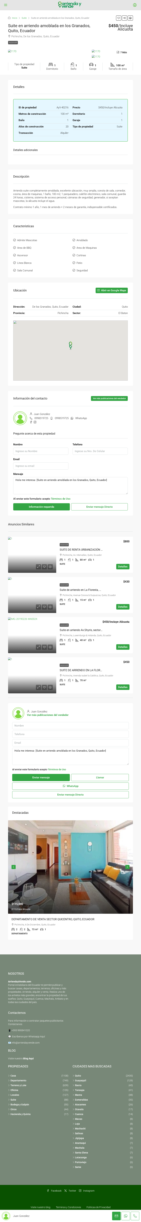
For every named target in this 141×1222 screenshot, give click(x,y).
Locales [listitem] (14, 1095)
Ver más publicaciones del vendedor (109, 398)
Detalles (123, 566)
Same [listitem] (78, 1167)
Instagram (88, 1190)
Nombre (18, 444)
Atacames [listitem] (80, 1104)
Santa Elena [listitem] (81, 1152)
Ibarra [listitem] (78, 1085)
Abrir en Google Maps (113, 290)
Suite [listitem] (13, 1099)
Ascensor (22, 255)
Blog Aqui (28, 1058)
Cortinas (81, 255)
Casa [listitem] (13, 1075)
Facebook (56, 1190)
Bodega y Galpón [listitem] (19, 1104)
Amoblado (82, 240)
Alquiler (13, 42)
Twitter (72, 1190)
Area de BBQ (24, 247)
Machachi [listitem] (80, 1128)
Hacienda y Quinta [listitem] (20, 1114)
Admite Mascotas (27, 240)
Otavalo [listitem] (79, 1109)
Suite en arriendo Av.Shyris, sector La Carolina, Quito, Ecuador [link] (97, 630)
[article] (70, 880)
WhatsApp (81, 418)
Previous (14, 867)
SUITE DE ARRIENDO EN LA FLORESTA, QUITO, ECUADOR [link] (94, 670)
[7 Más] (112, 56)
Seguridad (82, 270)
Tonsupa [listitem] (79, 1090)
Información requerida (41, 506)
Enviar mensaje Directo (99, 506)
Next (127, 867)
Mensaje (18, 474)
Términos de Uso (60, 498)
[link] (32, 555)
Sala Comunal (25, 270)
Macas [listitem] (78, 1119)
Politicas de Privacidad (98, 1207)
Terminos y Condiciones (68, 1207)
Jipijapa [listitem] (79, 1138)
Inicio (14, 18)
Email (16, 459)
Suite (24, 18)
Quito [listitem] (78, 1075)
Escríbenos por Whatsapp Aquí (28, 1036)
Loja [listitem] (77, 1123)
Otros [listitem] (13, 1109)
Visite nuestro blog (40, 1207)
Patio (79, 262)
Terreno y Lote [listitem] (18, 1085)
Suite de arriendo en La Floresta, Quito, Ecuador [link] (88, 590)
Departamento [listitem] (18, 1080)
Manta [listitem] (78, 1095)
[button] (118, 18)
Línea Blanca (24, 262)
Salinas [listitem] (79, 1133)
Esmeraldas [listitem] (81, 1099)
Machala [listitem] (79, 1147)
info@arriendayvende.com (26, 1042)
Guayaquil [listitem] (80, 1080)
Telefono (77, 444)
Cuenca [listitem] (79, 1114)
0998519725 (41, 418)
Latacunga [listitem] (81, 1157)
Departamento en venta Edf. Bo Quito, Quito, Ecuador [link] (43, 919)
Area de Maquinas (87, 247)
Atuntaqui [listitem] (80, 1143)
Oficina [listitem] (14, 1090)
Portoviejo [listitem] (80, 1162)
